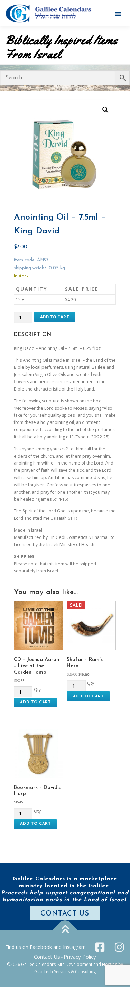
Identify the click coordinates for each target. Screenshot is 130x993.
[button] (105, 110)
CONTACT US (64, 913)
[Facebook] (100, 947)
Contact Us (47, 956)
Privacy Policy (80, 956)
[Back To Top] (65, 929)
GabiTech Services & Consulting (65, 972)
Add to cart (54, 316)
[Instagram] (119, 947)
